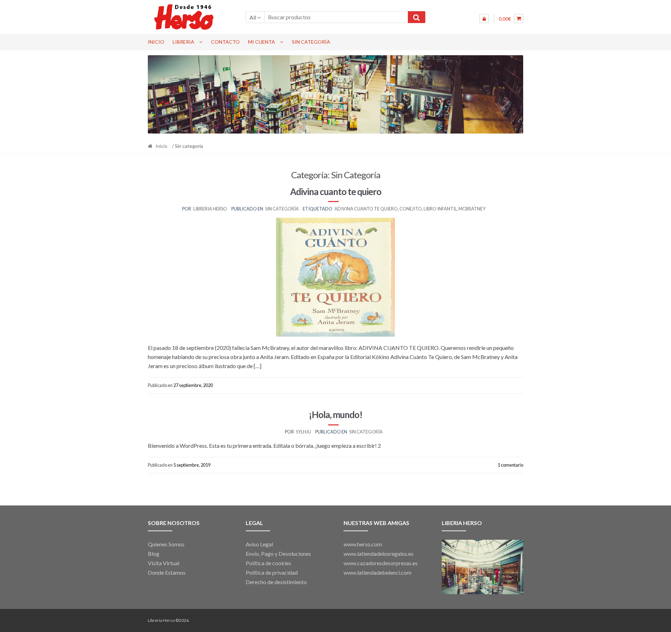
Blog (153, 553)
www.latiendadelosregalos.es (378, 553)
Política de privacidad (272, 572)
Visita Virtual (163, 563)
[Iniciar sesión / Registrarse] (484, 18)
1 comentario (510, 465)
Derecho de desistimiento (276, 582)
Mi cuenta (261, 42)
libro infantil (440, 208)
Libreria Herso (210, 208)
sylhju (303, 431)
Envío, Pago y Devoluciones (278, 553)
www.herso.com (363, 544)
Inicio (156, 42)
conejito (410, 208)
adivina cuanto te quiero (366, 208)
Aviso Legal (259, 544)
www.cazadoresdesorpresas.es (381, 563)
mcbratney (472, 208)
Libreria (183, 42)
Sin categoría (311, 42)
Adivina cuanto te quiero (335, 191)
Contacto (225, 42)
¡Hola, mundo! (335, 414)
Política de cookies (268, 563)
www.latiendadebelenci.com (377, 572)
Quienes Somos (166, 544)
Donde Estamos (167, 572)
